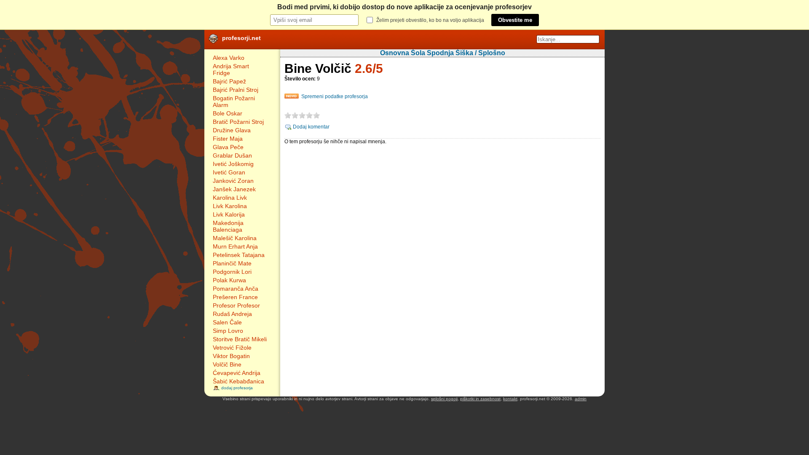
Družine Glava (232, 130)
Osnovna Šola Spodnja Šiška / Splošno (442, 52)
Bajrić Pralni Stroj (235, 89)
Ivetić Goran (229, 172)
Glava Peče (228, 147)
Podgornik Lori (232, 271)
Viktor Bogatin (231, 356)
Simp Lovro (228, 330)
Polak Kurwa (229, 280)
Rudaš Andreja (232, 313)
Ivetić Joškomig (233, 164)
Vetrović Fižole (232, 347)
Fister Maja (228, 138)
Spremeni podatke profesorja (334, 96)
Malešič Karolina (235, 238)
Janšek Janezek (234, 189)
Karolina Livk (230, 197)
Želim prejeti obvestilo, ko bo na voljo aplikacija (430, 20)
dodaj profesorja (237, 387)
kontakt (510, 398)
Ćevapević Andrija (236, 372)
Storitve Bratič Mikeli (240, 339)
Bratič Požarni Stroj (238, 121)
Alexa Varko (228, 57)
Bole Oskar (227, 113)
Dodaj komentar (311, 127)
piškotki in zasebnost (480, 398)
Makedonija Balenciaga (228, 226)
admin (581, 398)
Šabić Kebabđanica (238, 381)
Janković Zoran (233, 180)
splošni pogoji (444, 398)
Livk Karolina (230, 206)
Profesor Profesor (236, 305)
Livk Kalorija (229, 214)
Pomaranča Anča (235, 288)
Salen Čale (227, 322)
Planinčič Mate (232, 263)
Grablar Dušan (232, 155)
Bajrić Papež (229, 81)
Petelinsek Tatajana (239, 255)
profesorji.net (241, 38)
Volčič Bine (227, 364)
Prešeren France (235, 297)
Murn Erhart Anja (235, 246)
